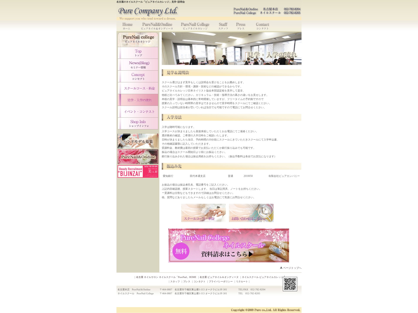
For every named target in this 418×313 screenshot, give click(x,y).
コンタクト (200, 281)
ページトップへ (292, 267)
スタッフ (175, 281)
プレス (186, 281)
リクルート (242, 281)
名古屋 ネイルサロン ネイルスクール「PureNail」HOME (166, 277)
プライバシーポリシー (221, 281)
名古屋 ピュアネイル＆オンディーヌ (219, 277)
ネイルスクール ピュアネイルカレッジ (262, 277)
